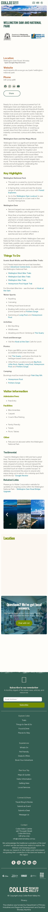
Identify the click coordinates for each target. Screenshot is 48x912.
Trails (24, 720)
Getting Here (24, 783)
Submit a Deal (24, 810)
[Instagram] (10, 86)
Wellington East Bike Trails (19, 277)
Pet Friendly (24, 752)
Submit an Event (24, 806)
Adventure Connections (20, 267)
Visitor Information (24, 779)
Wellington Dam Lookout (26, 196)
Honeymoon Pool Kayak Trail (20, 284)
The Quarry (39, 333)
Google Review (21, 476)
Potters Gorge (32, 311)
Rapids (21, 364)
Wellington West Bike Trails (19, 273)
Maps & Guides (24, 775)
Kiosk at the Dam (22, 342)
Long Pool (23, 315)
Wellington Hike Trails (17, 280)
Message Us (24, 815)
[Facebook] (5, 86)
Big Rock (37, 362)
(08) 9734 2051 (24, 836)
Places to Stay (24, 733)
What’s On (24, 747)
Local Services (24, 787)
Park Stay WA (36, 375)
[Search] (41, 3)
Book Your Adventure (24, 760)
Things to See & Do (24, 724)
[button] (7, 514)
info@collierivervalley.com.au (24, 839)
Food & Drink (24, 729)
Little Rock (12, 364)
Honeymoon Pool (15, 379)
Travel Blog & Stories (24, 802)
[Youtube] (18, 86)
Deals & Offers (24, 756)
